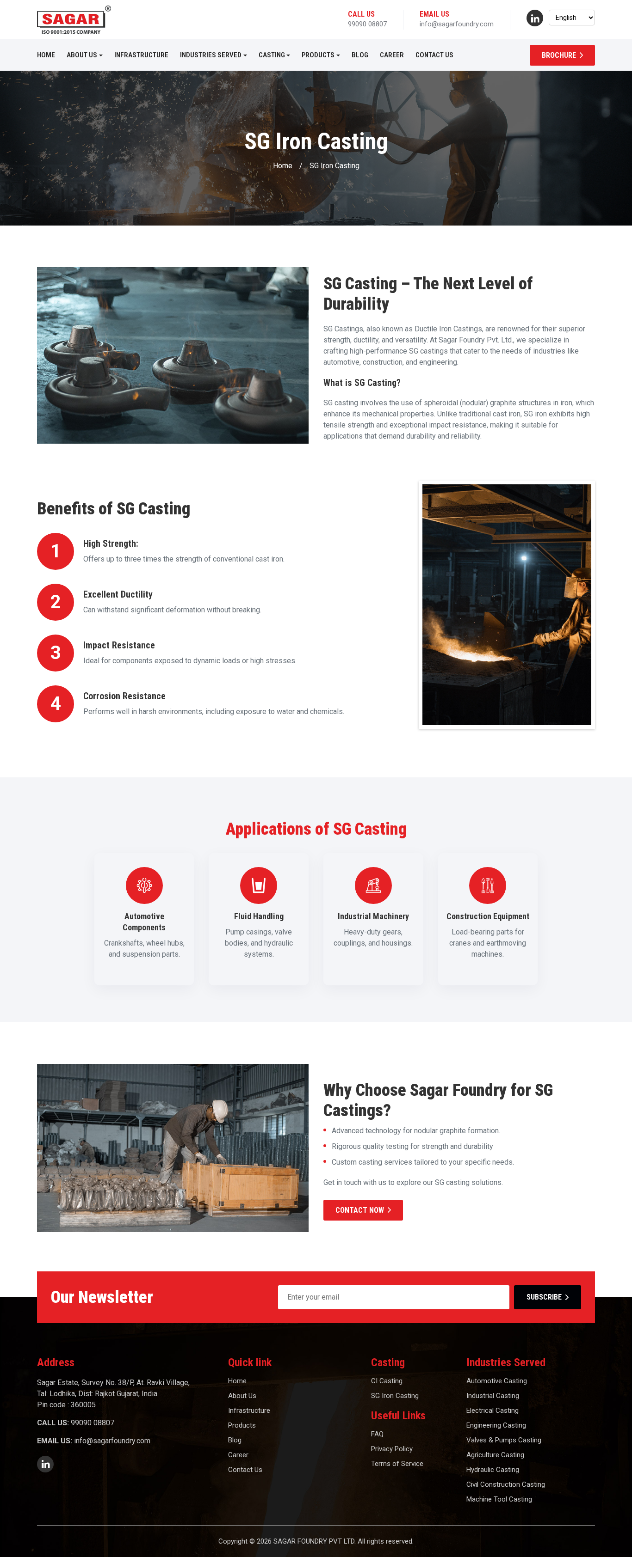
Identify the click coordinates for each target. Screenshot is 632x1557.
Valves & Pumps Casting (503, 1440)
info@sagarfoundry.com (457, 24)
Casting (272, 55)
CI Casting (387, 1381)
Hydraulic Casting (492, 1469)
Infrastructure (141, 55)
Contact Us (434, 55)
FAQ (377, 1434)
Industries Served (211, 55)
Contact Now (359, 1210)
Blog (360, 55)
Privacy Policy (392, 1449)
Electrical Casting (492, 1410)
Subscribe (544, 1297)
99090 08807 (367, 24)
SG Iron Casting (395, 1396)
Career (392, 55)
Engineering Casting (496, 1425)
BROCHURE (559, 55)
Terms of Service (397, 1463)
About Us (82, 55)
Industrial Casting (492, 1396)
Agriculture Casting (495, 1455)
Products (318, 55)
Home (46, 55)
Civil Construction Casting (505, 1484)
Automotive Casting (496, 1381)
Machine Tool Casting (499, 1499)
